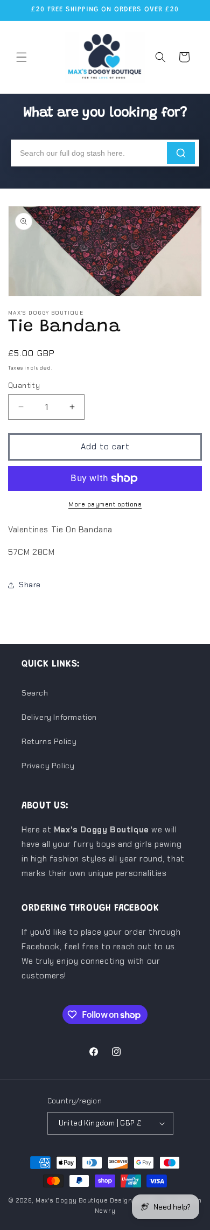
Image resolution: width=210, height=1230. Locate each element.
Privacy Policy (48, 765)
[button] (21, 57)
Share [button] (30, 584)
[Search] (181, 153)
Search (35, 693)
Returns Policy (49, 741)
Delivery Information (59, 717)
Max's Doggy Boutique (72, 1200)
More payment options (105, 504)
